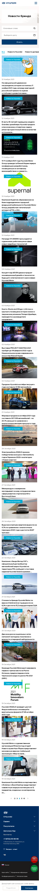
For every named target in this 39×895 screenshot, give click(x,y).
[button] (5, 813)
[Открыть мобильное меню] (36, 3)
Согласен (29, 888)
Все (3, 52)
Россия (7, 865)
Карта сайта (5, 872)
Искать (19, 42)
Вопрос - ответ (11, 849)
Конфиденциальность (8, 876)
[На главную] (9, 3)
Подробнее (11, 888)
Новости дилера (32, 52)
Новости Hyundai (15, 52)
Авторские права (22, 876)
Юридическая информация (19, 872)
